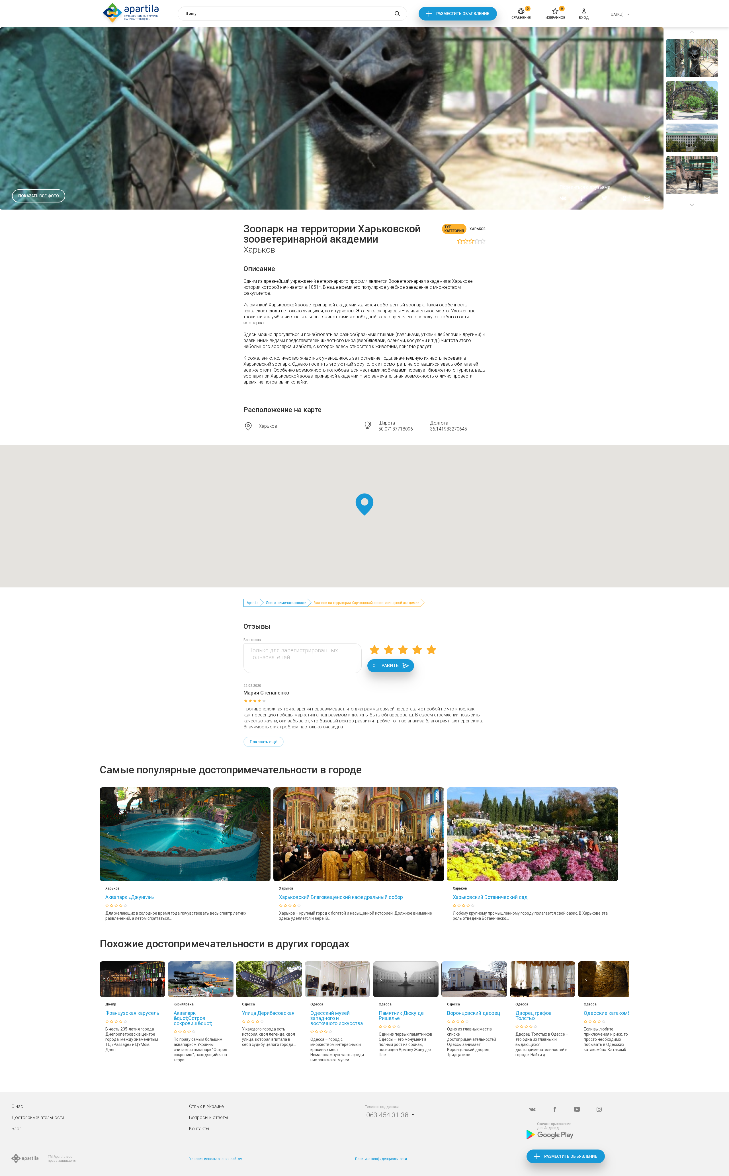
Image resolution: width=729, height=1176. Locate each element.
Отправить (385, 665)
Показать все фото (38, 196)
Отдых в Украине (206, 1106)
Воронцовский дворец (473, 1013)
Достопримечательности (286, 603)
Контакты (199, 1128)
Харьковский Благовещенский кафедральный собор (341, 897)
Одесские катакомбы (609, 1013)
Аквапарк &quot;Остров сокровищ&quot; (193, 1018)
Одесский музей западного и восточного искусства (336, 1018)
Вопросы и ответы (208, 1117)
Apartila (253, 603)
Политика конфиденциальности (381, 1159)
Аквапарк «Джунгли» (129, 897)
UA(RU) (617, 14)
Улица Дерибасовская (268, 1013)
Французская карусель (132, 1013)
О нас (17, 1106)
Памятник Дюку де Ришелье (401, 1015)
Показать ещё (263, 741)
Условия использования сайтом (215, 1159)
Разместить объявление (462, 13)
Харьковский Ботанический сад (490, 897)
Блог (16, 1128)
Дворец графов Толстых (533, 1015)
